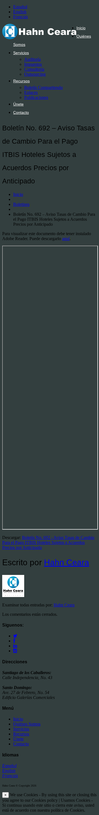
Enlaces (31, 92)
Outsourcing (35, 74)
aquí (66, 238)
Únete (18, 104)
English (19, 11)
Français (20, 16)
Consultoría (34, 69)
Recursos (21, 81)
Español (20, 6)
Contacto (21, 112)
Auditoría (32, 59)
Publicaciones (36, 97)
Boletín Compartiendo (43, 87)
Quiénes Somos (26, 724)
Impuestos (33, 64)
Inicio (81, 28)
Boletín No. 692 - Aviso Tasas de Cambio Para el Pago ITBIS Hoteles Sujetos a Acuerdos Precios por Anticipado (48, 542)
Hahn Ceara (66, 562)
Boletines (21, 204)
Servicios (21, 53)
